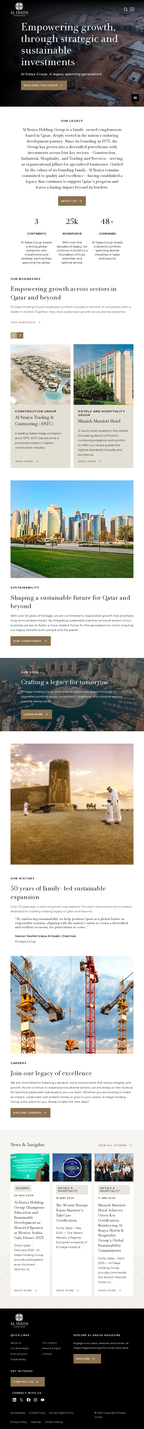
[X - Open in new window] (21, 1400)
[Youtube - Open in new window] (42, 1400)
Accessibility (17, 1412)
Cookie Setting (54, 1422)
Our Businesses (19, 1348)
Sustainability (18, 1359)
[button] (44, 85)
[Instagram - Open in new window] (35, 1400)
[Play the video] (135, 98)
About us (15, 1342)
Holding (22, 1188)
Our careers (49, 1342)
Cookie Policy (37, 1412)
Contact (47, 1353)
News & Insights (51, 1348)
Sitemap (36, 1422)
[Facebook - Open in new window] (28, 1400)
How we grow (18, 1353)
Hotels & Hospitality (68, 1189)
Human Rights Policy (61, 1412)
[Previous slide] (13, 335)
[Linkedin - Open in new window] (14, 1400)
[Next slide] (20, 335)
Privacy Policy (18, 1422)
